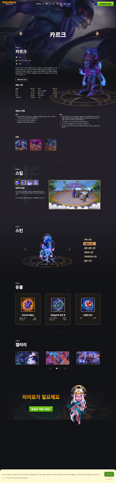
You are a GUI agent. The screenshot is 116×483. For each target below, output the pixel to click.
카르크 (46, 4)
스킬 (57, 4)
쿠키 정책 (4, 478)
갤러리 (69, 4)
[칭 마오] (20, 34)
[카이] (97, 34)
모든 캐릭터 (38, 4)
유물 (65, 4)
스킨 (61, 4)
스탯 (53, 4)
